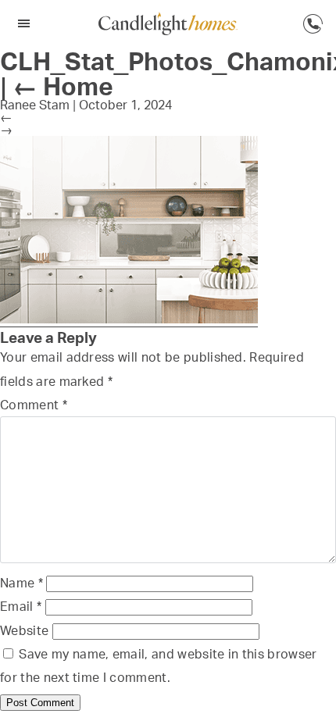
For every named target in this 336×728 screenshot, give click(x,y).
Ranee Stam (35, 104)
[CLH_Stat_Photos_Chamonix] (129, 319)
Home (63, 86)
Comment (33, 404)
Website (24, 630)
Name (21, 583)
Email (20, 606)
